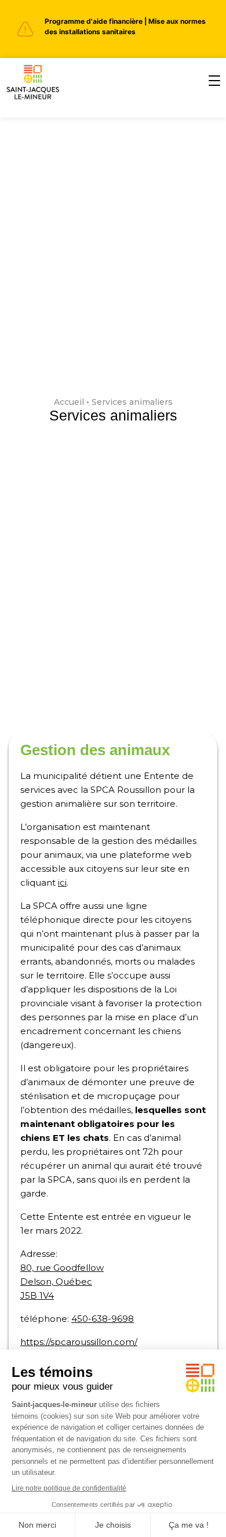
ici (62, 882)
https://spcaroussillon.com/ (78, 1341)
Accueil (69, 402)
